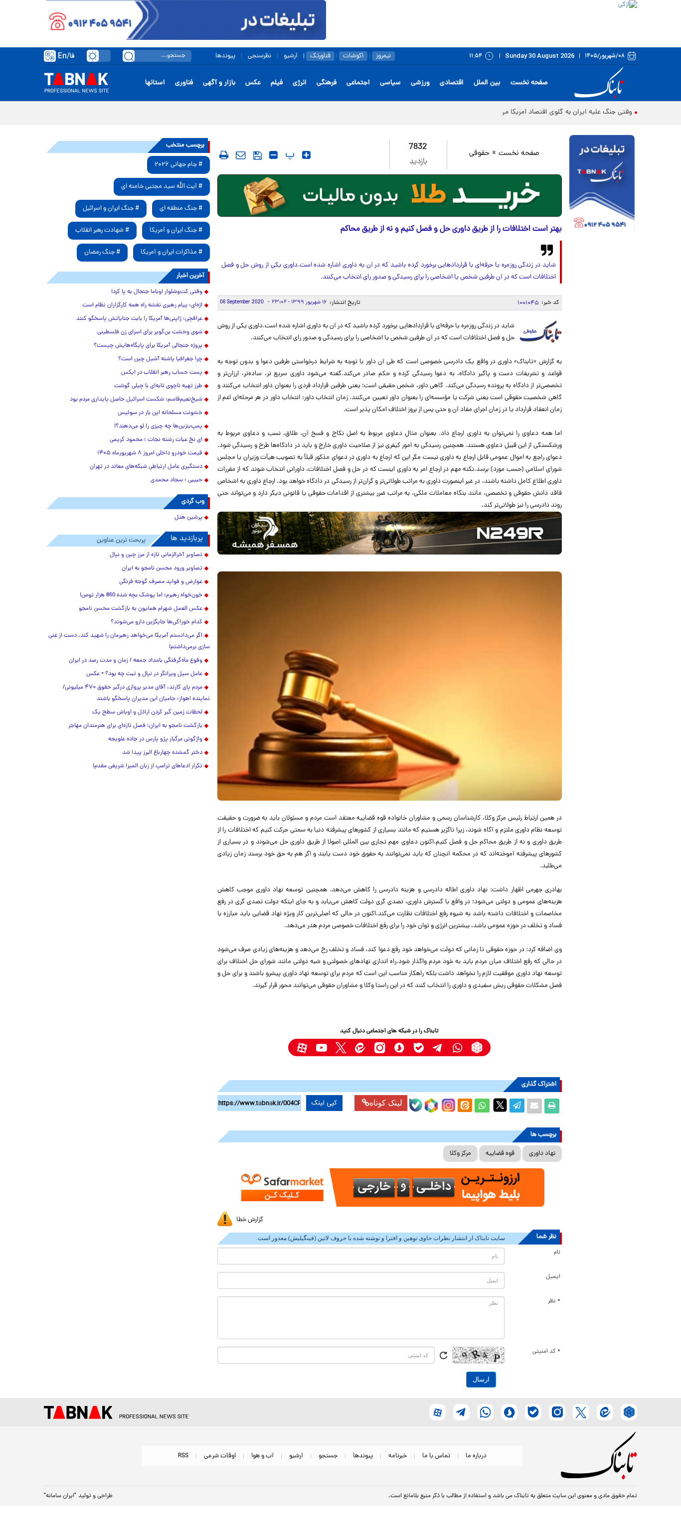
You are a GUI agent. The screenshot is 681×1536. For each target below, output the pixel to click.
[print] (224, 155)
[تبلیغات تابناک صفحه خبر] (602, 185)
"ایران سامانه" (60, 1496)
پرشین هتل (188, 517)
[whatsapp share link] (482, 1106)
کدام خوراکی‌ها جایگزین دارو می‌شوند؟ (156, 622)
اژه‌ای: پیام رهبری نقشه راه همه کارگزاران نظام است (142, 305)
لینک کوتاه (385, 1103)
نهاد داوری (542, 1153)
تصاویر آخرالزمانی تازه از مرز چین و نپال (156, 555)
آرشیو (291, 56)
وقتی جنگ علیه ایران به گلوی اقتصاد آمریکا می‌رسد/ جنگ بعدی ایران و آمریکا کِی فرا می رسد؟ (500, 112)
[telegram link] (438, 1047)
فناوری (184, 83)
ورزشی (420, 83)
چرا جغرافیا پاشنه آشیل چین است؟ (160, 359)
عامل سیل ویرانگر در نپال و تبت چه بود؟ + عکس (144, 674)
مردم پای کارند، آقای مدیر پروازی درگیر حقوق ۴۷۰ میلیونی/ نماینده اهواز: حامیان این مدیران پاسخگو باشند (136, 693)
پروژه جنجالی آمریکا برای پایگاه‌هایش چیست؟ (148, 345)
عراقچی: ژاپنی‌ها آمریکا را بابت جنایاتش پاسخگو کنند (139, 318)
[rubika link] (477, 1047)
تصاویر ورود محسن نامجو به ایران (162, 568)
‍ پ (289, 155)
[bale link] (418, 1047)
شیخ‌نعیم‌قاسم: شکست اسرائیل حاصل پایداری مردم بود (136, 399)
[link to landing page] (600, 83)
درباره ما (476, 1456)
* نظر (554, 1301)
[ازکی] (481, 20)
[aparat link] (302, 1047)
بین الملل (487, 83)
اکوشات (353, 56)
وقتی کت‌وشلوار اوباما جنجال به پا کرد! (156, 291)
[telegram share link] (517, 1106)
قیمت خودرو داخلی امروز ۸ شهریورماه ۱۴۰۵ (149, 453)
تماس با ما (436, 1456)
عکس (253, 83)
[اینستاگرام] (447, 1104)
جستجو (328, 1456)
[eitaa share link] (464, 1106)
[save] (257, 155)
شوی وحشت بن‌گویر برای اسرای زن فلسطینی (149, 332)
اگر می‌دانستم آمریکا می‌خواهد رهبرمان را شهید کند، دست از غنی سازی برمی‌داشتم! (129, 641)
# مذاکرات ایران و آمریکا (171, 252)
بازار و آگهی (219, 83)
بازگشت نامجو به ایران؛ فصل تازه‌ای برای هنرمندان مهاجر (135, 725)
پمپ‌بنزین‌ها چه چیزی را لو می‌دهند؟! (158, 426)
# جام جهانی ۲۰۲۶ (178, 164)
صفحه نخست (529, 83)
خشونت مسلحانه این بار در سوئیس (160, 413)
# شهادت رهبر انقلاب (102, 230)
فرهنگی (327, 83)
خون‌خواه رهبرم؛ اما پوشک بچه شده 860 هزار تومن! (141, 595)
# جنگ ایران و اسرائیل (111, 208)
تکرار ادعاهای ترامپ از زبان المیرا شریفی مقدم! (147, 766)
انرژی (300, 83)
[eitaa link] (360, 1047)
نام (557, 1252)
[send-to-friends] (240, 155)
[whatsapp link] (457, 1047)
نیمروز (383, 56)
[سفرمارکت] (389, 1187)
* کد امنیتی (546, 1351)
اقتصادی (452, 83)
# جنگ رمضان (102, 252)
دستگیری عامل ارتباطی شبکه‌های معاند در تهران (146, 466)
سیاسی (390, 83)
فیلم (277, 83)
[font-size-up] (306, 155)
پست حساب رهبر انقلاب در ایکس (161, 372)
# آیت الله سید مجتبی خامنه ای (161, 186)
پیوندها (225, 56)
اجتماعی (358, 83)
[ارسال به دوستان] (534, 1106)
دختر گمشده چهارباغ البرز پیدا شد (162, 752)
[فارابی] (389, 195)
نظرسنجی (259, 56)
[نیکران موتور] (389, 533)
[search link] (129, 56)
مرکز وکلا (460, 1153)
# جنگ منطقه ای (181, 208)
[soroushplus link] (399, 1047)
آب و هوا (262, 1456)
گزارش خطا (249, 1220)
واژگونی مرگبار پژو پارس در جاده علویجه (155, 739)
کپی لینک (324, 1103)
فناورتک (320, 56)
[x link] (341, 1047)
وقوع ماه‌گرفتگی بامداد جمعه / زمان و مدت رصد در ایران (135, 660)
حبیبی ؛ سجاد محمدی (176, 480)
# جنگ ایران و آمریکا (176, 230)
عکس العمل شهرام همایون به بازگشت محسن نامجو (140, 608)
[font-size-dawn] (273, 155)
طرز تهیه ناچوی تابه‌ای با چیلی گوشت (158, 386)
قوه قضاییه (500, 1153)
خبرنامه (397, 1456)
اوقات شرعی (220, 1456)
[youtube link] (321, 1047)
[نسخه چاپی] (551, 1106)
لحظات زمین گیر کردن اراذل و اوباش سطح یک (147, 712)
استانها (155, 83)
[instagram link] (379, 1047)
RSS (183, 1456)
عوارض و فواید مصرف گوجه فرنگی (160, 581)
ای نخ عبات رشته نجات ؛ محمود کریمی (156, 439)
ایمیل (553, 1276)
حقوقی (479, 153)
